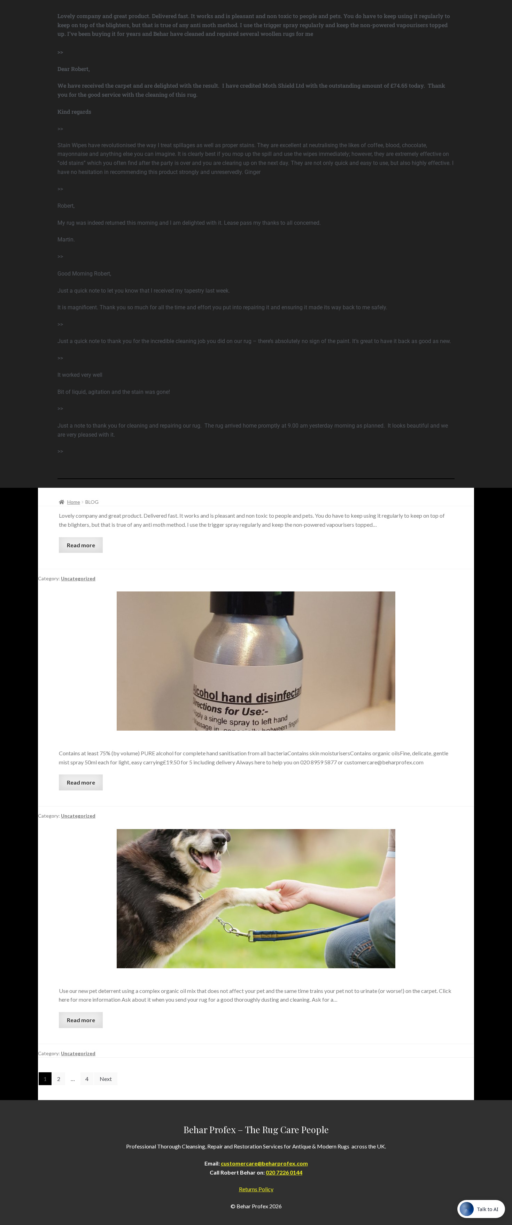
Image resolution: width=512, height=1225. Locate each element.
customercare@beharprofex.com (264, 1163)
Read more (81, 545)
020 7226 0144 (284, 1172)
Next (106, 1078)
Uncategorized (78, 578)
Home (73, 502)
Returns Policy (256, 1189)
